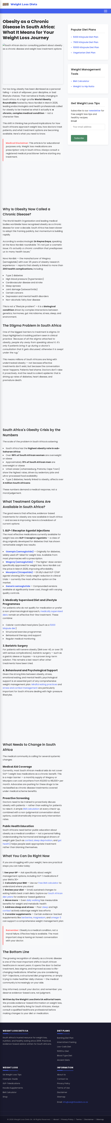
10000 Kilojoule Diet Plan (86, 47)
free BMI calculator (48, 882)
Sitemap (61, 1096)
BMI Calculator (81, 81)
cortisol (29, 840)
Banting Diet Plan (65, 1038)
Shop (5, 1096)
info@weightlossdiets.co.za (75, 1102)
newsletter (95, 110)
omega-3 (56, 917)
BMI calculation (31, 808)
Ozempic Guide (10, 1079)
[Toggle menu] (105, 11)
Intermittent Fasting (66, 1042)
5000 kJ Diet (63, 1051)
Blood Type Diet (64, 1055)
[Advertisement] (33, 183)
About (56, 1119)
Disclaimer (62, 1092)
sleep (45, 907)
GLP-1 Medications (11, 1083)
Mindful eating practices (44, 684)
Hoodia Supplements (13, 1088)
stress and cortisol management (20, 687)
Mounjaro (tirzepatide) (19, 572)
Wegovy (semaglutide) (19, 562)
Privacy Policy (63, 1083)
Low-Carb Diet (64, 1046)
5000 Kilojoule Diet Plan (85, 37)
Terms (79, 1119)
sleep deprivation (43, 840)
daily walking (33, 900)
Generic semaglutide (18, 586)
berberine (26, 917)
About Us (61, 1074)
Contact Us (62, 1079)
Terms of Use (63, 1088)
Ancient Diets (63, 1060)
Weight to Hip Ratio (83, 86)
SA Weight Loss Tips (12, 1074)
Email (74, 121)
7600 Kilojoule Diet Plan (85, 42)
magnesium (39, 917)
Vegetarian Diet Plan (84, 52)
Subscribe (79, 138)
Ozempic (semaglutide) (20, 551)
